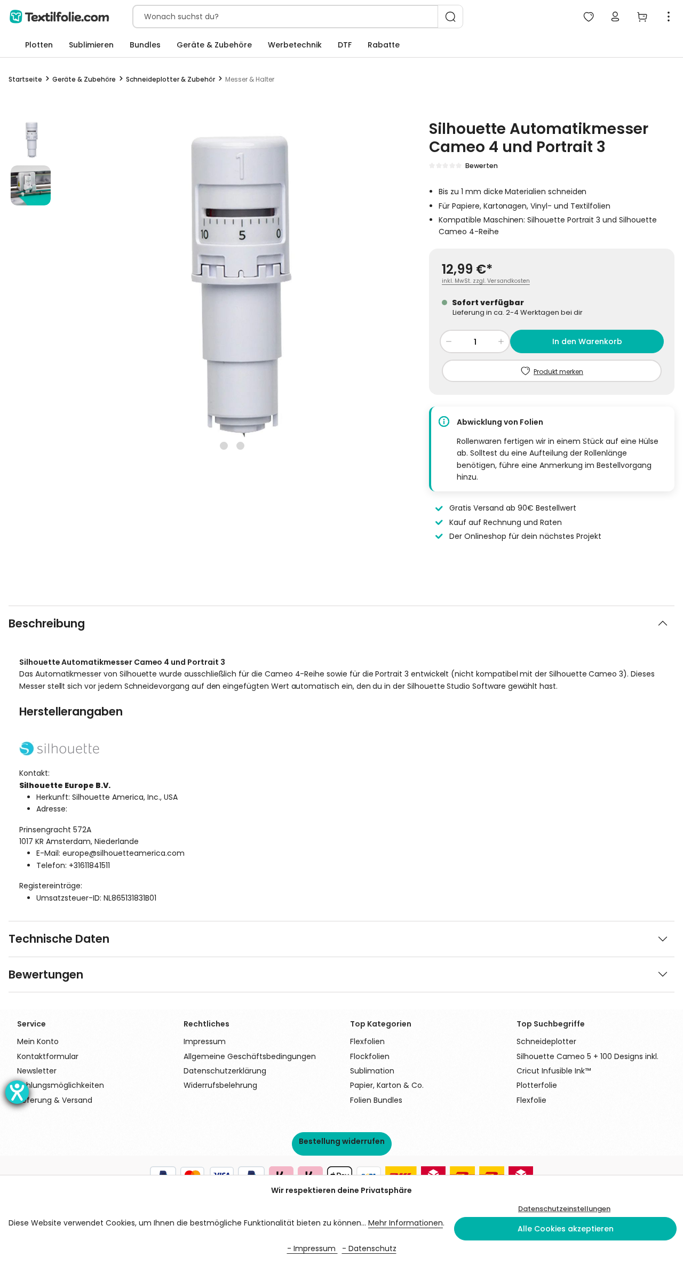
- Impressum (312, 1248)
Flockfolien (370, 1056)
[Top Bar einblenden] (668, 16)
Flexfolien (367, 1041)
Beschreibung (47, 623)
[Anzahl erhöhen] (501, 341)
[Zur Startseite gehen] (59, 16)
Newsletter (37, 1070)
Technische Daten (59, 938)
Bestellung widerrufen (342, 1141)
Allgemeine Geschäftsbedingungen (250, 1056)
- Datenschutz (369, 1248)
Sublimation (372, 1070)
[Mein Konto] (615, 16)
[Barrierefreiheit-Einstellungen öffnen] (17, 1092)
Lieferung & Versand (54, 1100)
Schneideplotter (546, 1041)
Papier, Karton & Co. (387, 1085)
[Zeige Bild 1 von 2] (224, 446)
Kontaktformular (47, 1056)
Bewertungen (46, 974)
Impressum (205, 1041)
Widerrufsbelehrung (220, 1085)
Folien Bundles (376, 1100)
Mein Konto (38, 1041)
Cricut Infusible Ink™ (554, 1070)
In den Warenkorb (587, 341)
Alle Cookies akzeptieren (566, 1228)
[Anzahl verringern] (449, 341)
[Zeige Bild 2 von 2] (240, 446)
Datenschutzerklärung (225, 1070)
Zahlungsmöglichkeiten (60, 1085)
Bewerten (481, 165)
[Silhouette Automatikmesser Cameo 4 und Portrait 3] (232, 286)
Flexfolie (531, 1100)
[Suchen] (450, 16)
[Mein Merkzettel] (588, 16)
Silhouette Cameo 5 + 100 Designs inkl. (587, 1056)
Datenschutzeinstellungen (564, 1209)
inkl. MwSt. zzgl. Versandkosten (486, 281)
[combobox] (285, 16)
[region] (203, 286)
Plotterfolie (537, 1085)
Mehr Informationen (405, 1223)
